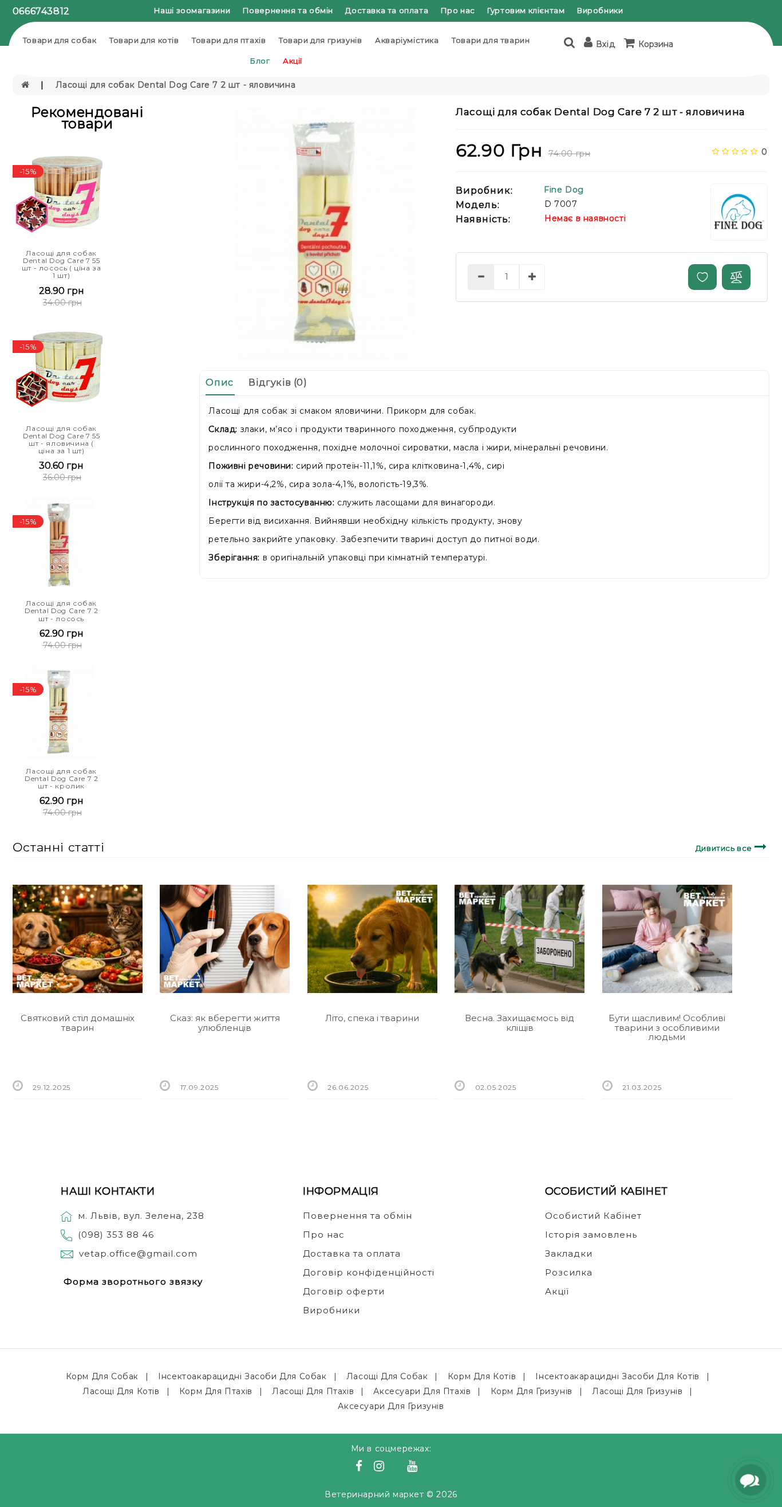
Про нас (458, 10)
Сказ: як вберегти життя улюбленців (225, 1022)
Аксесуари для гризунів (391, 1406)
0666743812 (41, 11)
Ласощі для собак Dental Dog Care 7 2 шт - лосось (61, 610)
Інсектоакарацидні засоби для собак (242, 1376)
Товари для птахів (229, 40)
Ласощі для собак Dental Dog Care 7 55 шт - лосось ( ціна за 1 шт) (61, 264)
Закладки (569, 1253)
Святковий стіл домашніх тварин (78, 1022)
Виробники (600, 10)
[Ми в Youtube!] (414, 1467)
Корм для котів (482, 1376)
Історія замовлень (591, 1234)
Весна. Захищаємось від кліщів (519, 1022)
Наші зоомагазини (192, 10)
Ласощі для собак (387, 1376)
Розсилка (569, 1272)
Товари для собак (60, 40)
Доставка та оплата (386, 10)
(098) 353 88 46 (116, 1234)
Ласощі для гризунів (637, 1391)
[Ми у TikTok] (426, 1467)
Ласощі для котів (121, 1391)
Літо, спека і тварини (372, 1017)
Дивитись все (725, 848)
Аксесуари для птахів (422, 1391)
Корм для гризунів (531, 1391)
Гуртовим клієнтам (525, 10)
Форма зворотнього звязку (133, 1281)
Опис (219, 382)
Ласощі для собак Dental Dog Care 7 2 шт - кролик (61, 778)
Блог (260, 60)
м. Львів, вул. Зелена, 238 (141, 1215)
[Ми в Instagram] (380, 1467)
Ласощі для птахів (313, 1391)
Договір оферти (344, 1291)
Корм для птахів (215, 1391)
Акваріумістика (407, 40)
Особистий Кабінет (593, 1215)
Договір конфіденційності (369, 1272)
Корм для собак (102, 1376)
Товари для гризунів (320, 40)
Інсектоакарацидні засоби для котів (617, 1376)
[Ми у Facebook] (361, 1467)
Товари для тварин (491, 40)
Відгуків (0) (277, 382)
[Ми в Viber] (397, 1467)
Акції (292, 60)
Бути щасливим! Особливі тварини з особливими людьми (667, 1027)
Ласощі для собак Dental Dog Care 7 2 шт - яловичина (176, 85)
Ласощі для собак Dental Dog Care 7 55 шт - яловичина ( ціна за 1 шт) (61, 440)
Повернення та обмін (288, 10)
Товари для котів (144, 40)
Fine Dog (564, 190)
